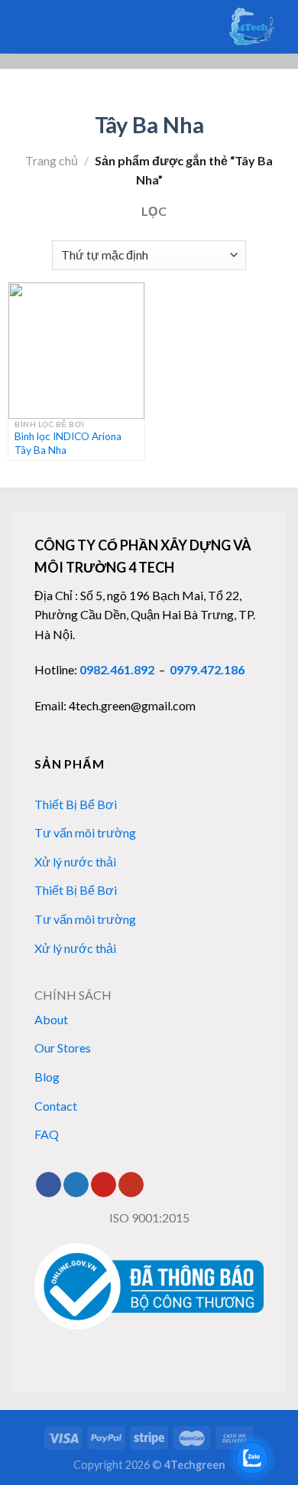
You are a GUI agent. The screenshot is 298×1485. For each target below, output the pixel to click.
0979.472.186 (207, 669)
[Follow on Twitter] (76, 1185)
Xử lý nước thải (75, 861)
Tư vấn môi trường (85, 832)
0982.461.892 (116, 669)
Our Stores (62, 1047)
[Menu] (43, 26)
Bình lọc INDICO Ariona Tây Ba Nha (68, 443)
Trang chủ (51, 160)
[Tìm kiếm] (17, 26)
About (51, 1019)
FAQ (46, 1134)
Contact (55, 1105)
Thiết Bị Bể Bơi (75, 804)
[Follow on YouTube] (131, 1185)
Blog (47, 1076)
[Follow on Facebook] (48, 1185)
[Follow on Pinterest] (103, 1185)
